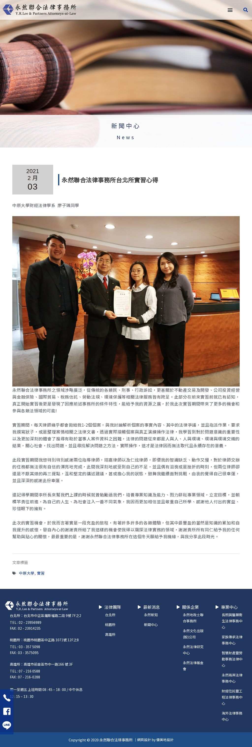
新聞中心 (126, 125)
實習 (41, 573)
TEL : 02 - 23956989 (25, 622)
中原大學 (26, 573)
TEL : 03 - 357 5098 (25, 646)
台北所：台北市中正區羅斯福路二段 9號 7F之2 (45, 615)
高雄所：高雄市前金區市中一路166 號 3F (41, 664)
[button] (230, 10)
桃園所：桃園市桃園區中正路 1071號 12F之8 (44, 639)
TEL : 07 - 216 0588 (25, 671)
